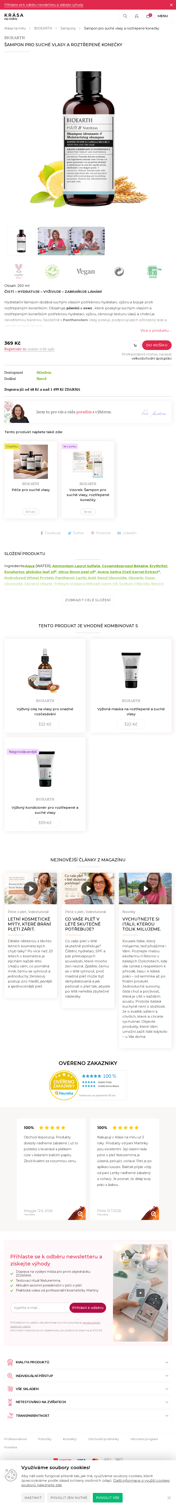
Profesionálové (15, 1439)
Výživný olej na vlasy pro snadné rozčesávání (45, 711)
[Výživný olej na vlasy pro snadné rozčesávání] (45, 667)
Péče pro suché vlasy (31, 490)
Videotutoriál (38, 912)
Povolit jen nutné (68, 1498)
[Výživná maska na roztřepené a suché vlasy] (131, 667)
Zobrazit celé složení (88, 600)
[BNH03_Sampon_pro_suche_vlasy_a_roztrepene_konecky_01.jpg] (21, 241)
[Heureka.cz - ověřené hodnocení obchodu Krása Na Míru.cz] (88, 1085)
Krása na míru (15, 28)
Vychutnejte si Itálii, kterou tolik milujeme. (141, 924)
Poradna (10, 1447)
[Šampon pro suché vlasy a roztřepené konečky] (88, 138)
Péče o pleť (17, 912)
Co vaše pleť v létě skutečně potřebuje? (83, 924)
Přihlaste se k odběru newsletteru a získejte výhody (43, 5)
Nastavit (33, 1498)
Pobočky (45, 1439)
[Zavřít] (171, 5)
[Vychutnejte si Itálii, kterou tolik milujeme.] (145, 888)
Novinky (128, 912)
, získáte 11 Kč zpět (29, 349)
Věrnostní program (144, 1439)
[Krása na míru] (13, 16)
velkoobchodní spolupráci (152, 358)
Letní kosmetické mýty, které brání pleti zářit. (29, 924)
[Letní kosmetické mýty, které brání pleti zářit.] (30, 888)
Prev (17, 1169)
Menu (163, 16)
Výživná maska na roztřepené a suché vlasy (131, 711)
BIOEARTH (43, 28)
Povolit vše (107, 1498)
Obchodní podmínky (103, 1439)
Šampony (68, 28)
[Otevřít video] (54, 241)
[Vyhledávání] (125, 16)
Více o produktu (154, 330)
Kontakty (70, 1439)
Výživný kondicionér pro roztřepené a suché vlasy (45, 810)
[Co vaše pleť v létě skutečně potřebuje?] (88, 888)
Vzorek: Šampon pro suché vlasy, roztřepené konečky (88, 495)
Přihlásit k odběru (87, 1308)
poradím (84, 411)
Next (159, 1169)
